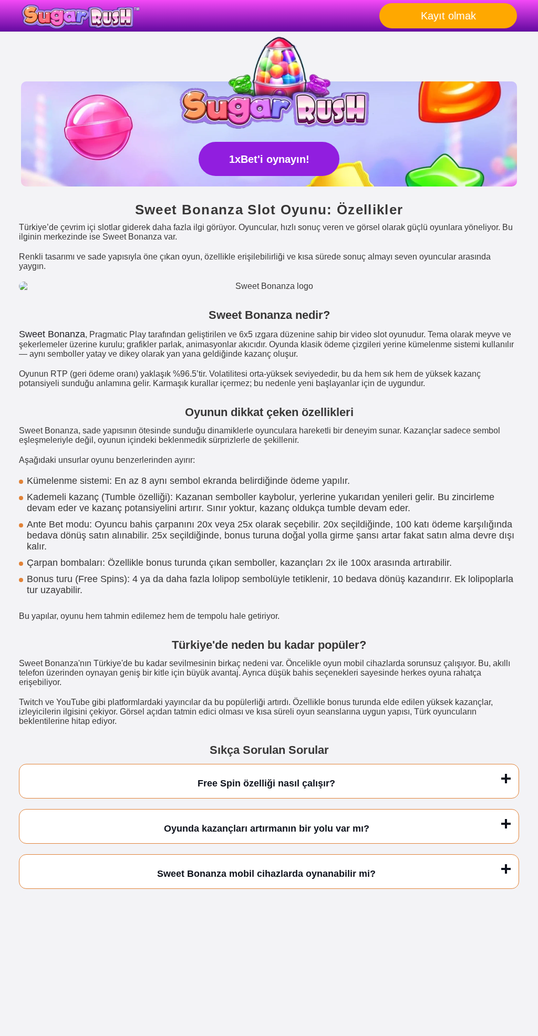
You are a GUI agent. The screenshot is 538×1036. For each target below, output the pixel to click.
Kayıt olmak (448, 16)
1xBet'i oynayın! (269, 159)
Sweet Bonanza (52, 334)
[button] (519, 975)
